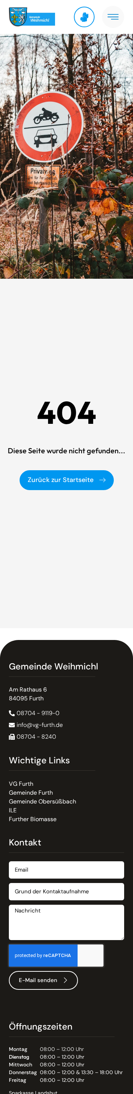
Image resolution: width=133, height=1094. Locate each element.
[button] (32, 737)
